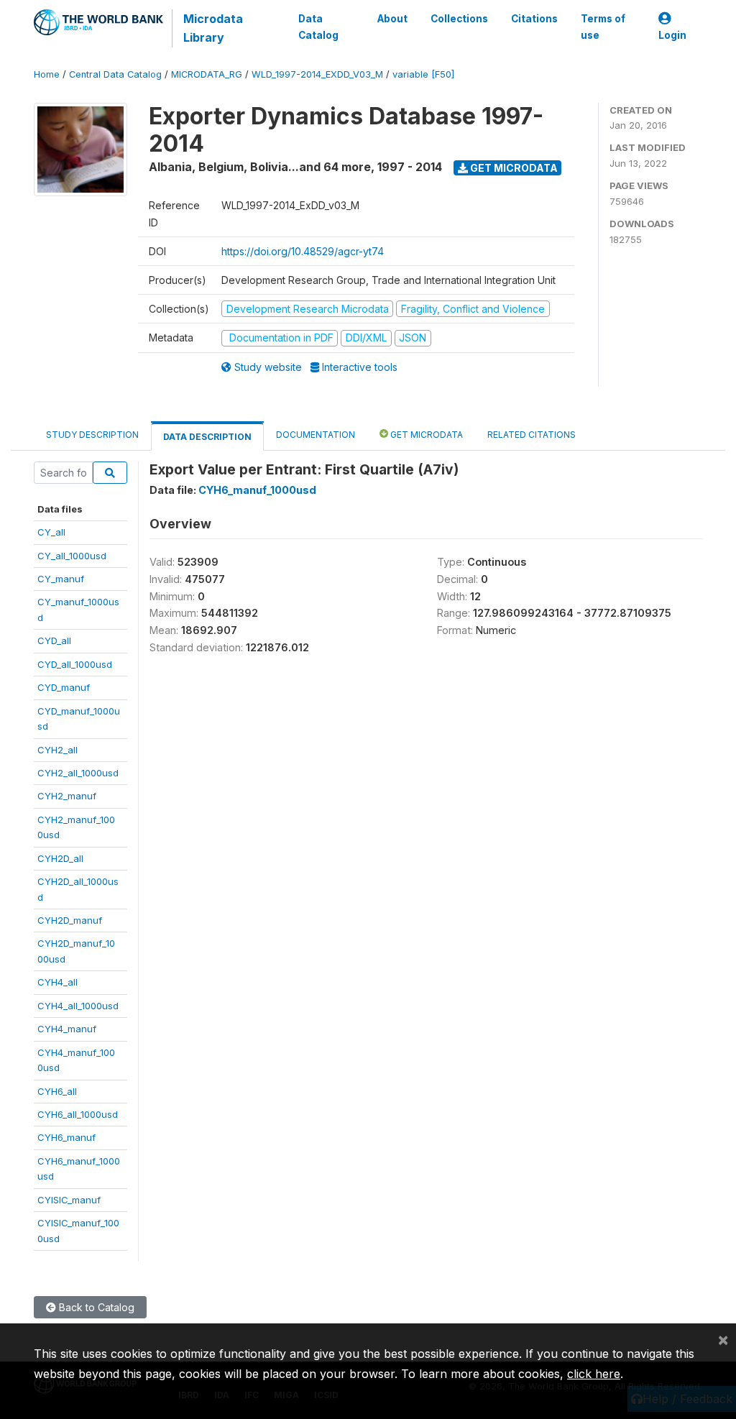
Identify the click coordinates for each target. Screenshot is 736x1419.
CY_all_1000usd (71, 555)
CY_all (51, 532)
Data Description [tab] (207, 436)
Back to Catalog (95, 1307)
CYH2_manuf (66, 796)
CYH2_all (57, 750)
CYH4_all (57, 982)
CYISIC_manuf (69, 1200)
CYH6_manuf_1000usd (257, 490)
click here (593, 1374)
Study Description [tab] (92, 434)
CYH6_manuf (66, 1137)
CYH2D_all (60, 858)
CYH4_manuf (66, 1028)
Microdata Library (213, 28)
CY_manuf (60, 578)
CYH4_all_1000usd (78, 1005)
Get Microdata (513, 168)
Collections (459, 18)
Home (47, 74)
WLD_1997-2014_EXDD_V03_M (317, 74)
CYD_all (54, 640)
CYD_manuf (63, 687)
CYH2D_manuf (69, 920)
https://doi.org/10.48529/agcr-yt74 (302, 251)
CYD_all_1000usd (74, 664)
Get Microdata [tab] (425, 434)
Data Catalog (318, 26)
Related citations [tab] (531, 434)
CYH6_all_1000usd (77, 1114)
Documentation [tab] (315, 434)
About (392, 18)
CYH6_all (57, 1091)
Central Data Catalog (115, 74)
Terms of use (603, 26)
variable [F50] (423, 74)
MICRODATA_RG (206, 74)
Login (672, 35)
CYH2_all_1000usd (78, 773)
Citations (534, 18)
